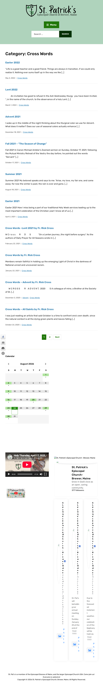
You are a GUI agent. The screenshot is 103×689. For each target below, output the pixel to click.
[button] (3, 353)
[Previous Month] (8, 364)
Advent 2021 (12, 116)
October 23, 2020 (12, 325)
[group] (16, 494)
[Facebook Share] (3, 336)
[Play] (9, 474)
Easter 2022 (12, 62)
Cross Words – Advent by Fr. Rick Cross (28, 282)
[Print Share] (3, 348)
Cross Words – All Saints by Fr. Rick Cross (29, 309)
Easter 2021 (12, 201)
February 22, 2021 (12, 244)
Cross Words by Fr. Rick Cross (22, 255)
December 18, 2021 (13, 132)
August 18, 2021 (12, 190)
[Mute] (41, 474)
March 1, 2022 (11, 105)
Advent (25, 298)
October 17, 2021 (12, 163)
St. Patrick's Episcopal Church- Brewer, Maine (81, 473)
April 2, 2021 (10, 217)
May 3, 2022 (10, 78)
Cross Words (22, 78)
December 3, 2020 (12, 298)
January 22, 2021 (12, 271)
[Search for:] (45, 34)
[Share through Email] (3, 342)
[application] (27, 464)
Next (57, 337)
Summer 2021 (13, 174)
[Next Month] (46, 364)
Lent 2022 (11, 89)
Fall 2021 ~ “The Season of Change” (26, 143)
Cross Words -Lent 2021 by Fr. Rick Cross (29, 228)
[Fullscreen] (45, 474)
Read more (74, 632)
